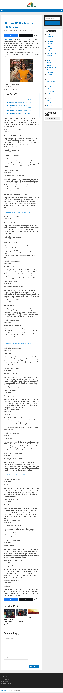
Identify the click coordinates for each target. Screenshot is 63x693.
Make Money (51, 81)
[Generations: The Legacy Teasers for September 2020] (9, 613)
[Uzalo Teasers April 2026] (33, 611)
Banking (49, 39)
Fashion (49, 55)
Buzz (48, 46)
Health (49, 62)
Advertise (5, 681)
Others (49, 84)
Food (48, 60)
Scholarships (51, 96)
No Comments (29, 30)
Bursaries (50, 41)
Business (49, 43)
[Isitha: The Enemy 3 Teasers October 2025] (21, 612)
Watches (49, 105)
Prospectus (50, 91)
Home (6, 19)
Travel (49, 103)
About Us (5, 677)
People (49, 86)
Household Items (52, 67)
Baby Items (50, 36)
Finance (49, 58)
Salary (49, 93)
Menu (3, 10)
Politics (49, 89)
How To (49, 70)
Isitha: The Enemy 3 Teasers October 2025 (21, 619)
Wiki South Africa (5, 690)
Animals (49, 34)
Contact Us (6, 679)
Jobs (48, 77)
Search (53, 23)
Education (50, 48)
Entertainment (16, 30)
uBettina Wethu (9, 39)
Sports (49, 98)
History (49, 65)
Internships (50, 74)
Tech (48, 100)
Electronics (50, 51)
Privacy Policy (7, 683)
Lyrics (49, 79)
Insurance (50, 72)
